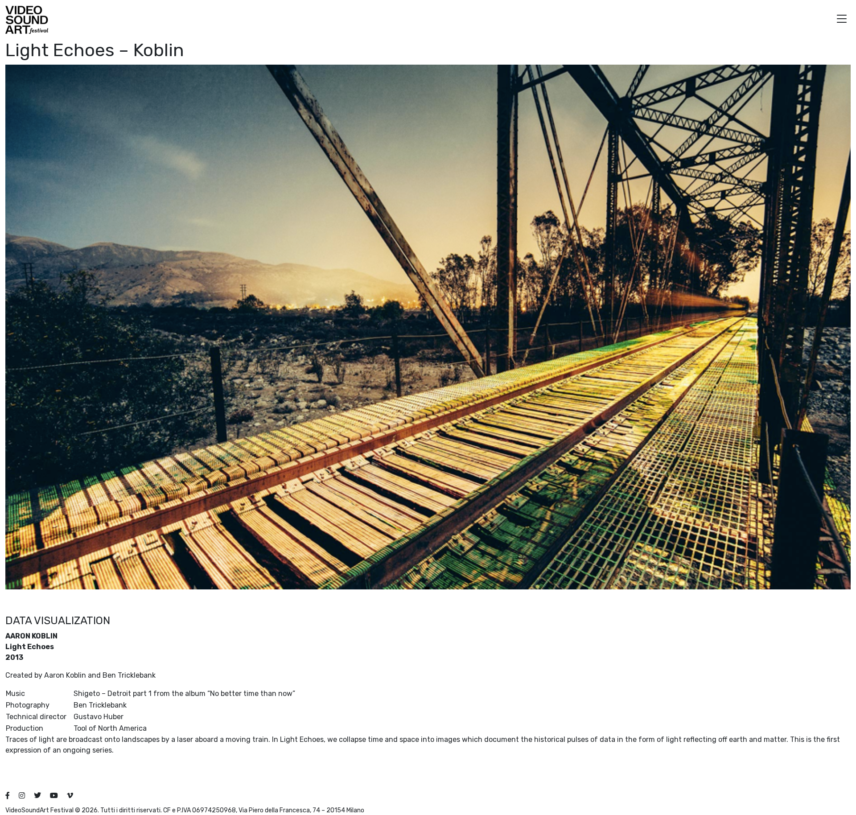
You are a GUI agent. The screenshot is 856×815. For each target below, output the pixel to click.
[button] (841, 19)
